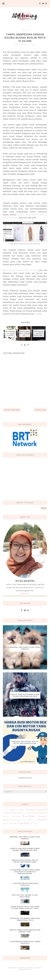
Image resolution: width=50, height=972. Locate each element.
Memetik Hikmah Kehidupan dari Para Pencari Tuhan (25, 931)
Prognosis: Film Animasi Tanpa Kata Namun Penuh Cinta (25, 919)
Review (25, 30)
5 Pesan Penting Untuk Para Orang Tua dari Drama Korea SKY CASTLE (25, 907)
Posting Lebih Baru (12, 410)
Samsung (5, 823)
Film (29, 813)
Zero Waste (34, 823)
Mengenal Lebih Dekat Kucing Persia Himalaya (25, 648)
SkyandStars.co (24, 969)
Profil (29, 820)
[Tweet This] (25, 345)
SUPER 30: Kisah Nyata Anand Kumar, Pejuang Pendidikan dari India (25, 695)
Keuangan (42, 816)
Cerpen (6, 812)
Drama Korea (16, 812)
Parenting (16, 819)
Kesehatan (29, 816)
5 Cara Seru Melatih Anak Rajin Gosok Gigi (25, 884)
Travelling (23, 823)
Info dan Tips (42, 813)
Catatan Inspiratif (36, 809)
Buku (12, 809)
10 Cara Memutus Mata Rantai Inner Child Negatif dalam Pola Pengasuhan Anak (25, 871)
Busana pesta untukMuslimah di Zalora (20, 270)
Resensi (35, 820)
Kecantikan (16, 816)
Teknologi (13, 823)
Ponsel (24, 820)
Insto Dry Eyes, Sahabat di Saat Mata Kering (25, 896)
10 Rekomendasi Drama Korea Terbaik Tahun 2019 (25, 942)
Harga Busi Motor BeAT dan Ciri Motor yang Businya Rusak (25, 742)
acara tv (6, 810)
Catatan (20, 809)
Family (25, 813)
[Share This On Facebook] (22, 345)
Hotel (34, 813)
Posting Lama (40, 410)
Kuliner (6, 819)
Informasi (6, 816)
